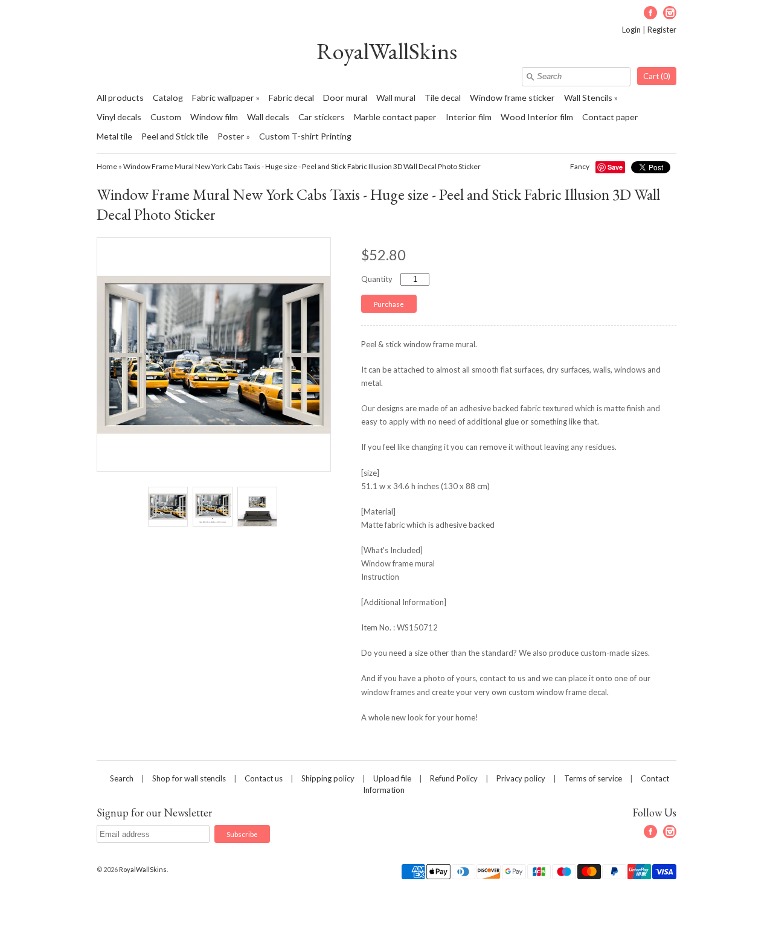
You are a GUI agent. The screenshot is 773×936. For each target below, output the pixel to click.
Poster (231, 136)
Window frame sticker (512, 97)
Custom (165, 117)
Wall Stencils (588, 97)
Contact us (264, 778)
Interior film (469, 117)
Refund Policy (454, 778)
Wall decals (268, 117)
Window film (214, 117)
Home (107, 166)
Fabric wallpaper (223, 97)
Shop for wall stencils (189, 778)
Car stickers (321, 117)
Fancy (579, 166)
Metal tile (114, 136)
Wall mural (395, 97)
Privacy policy (520, 778)
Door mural (345, 97)
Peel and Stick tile (174, 136)
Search (121, 778)
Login (631, 29)
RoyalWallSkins (386, 51)
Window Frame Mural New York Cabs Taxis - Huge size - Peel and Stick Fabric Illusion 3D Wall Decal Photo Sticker (302, 166)
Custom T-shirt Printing (305, 136)
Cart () (656, 76)
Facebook (650, 12)
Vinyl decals (119, 117)
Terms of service (593, 778)
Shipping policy (327, 778)
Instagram (669, 12)
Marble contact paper (395, 117)
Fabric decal (291, 97)
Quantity (377, 279)
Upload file (392, 778)
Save (615, 166)
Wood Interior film (537, 117)
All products (120, 97)
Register (661, 29)
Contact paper (610, 117)
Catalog (168, 97)
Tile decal (443, 97)
